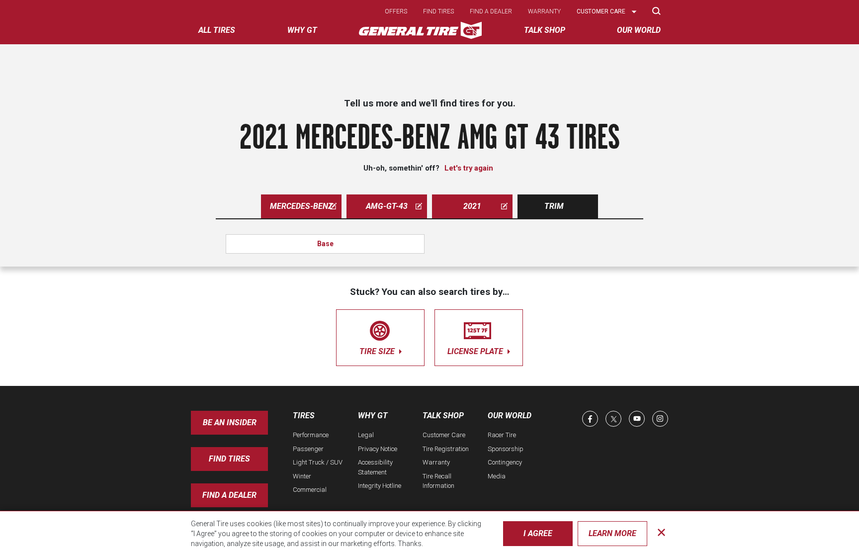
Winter (302, 476)
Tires (304, 415)
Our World (509, 415)
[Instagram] (660, 419)
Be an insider (230, 422)
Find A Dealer (229, 495)
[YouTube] (637, 419)
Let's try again (468, 168)
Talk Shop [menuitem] (544, 30)
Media (497, 476)
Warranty (544, 11)
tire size (378, 351)
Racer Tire (502, 435)
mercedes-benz (301, 206)
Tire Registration (446, 449)
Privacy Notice (377, 449)
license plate (476, 351)
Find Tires (229, 458)
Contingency (505, 462)
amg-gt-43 (387, 206)
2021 (472, 206)
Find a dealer (491, 11)
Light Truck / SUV (318, 462)
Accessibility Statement (375, 467)
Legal (366, 435)
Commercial (310, 489)
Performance (311, 435)
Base (325, 244)
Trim (554, 206)
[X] (613, 419)
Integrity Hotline (379, 485)
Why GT (373, 415)
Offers (396, 11)
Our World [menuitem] (639, 30)
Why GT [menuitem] (302, 30)
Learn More (612, 533)
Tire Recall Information (438, 481)
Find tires (438, 11)
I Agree (537, 533)
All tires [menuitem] (216, 30)
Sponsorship (505, 449)
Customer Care (444, 435)
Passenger (308, 449)
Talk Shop (443, 415)
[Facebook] (590, 419)
